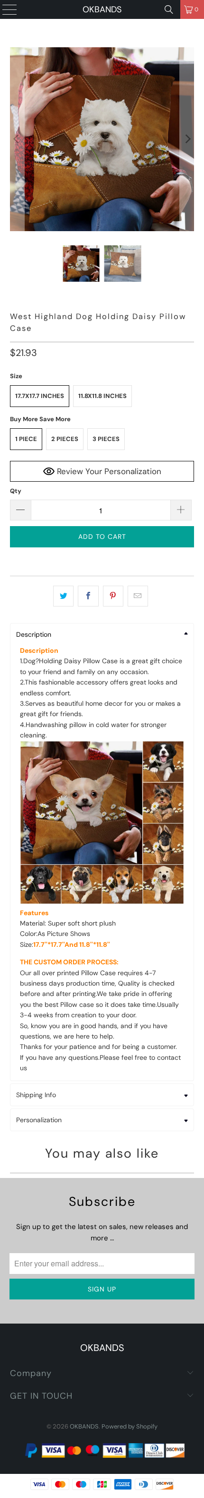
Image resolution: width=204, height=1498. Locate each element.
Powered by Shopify (130, 1426)
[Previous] (17, 139)
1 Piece (26, 439)
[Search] (169, 9)
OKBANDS (102, 9)
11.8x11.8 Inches (102, 396)
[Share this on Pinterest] (113, 596)
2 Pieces (64, 439)
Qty (15, 491)
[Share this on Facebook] (88, 596)
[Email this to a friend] (138, 596)
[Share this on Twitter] (63, 596)
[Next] (187, 139)
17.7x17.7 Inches (39, 396)
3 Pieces (106, 439)
